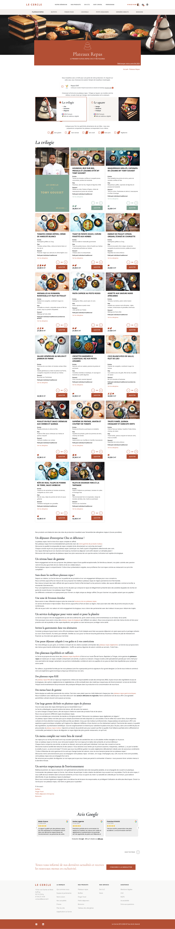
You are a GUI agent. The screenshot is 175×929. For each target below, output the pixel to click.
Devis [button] (101, 893)
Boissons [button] (81, 904)
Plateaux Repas (134, 69)
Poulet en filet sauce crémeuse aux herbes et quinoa (52, 422)
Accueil (125, 69)
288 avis (100, 839)
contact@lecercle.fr (42, 899)
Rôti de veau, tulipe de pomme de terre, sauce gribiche (51, 484)
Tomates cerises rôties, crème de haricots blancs (51, 235)
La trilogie (68, 102)
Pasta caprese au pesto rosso (86, 293)
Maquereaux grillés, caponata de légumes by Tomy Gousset (123, 169)
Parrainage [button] (110, 4)
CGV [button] (122, 893)
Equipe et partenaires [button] (64, 893)
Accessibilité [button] (125, 900)
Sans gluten (57, 133)
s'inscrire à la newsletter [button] (121, 867)
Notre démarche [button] (61, 4)
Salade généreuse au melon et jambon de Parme (51, 357)
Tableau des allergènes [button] (86, 908)
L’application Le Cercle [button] (64, 912)
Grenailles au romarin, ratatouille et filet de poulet (51, 294)
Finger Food (39, 792)
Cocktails (85, 12)
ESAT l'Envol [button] (97, 4)
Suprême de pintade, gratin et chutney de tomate (86, 422)
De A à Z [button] (87, 4)
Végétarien (124, 133)
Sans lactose (75, 133)
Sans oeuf (92, 133)
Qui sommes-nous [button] (63, 889)
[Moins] (93, 203)
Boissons (139, 12)
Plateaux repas (38, 12)
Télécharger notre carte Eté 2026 (128, 63)
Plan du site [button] (61, 908)
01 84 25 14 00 (131, 4)
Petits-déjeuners (83, 900)
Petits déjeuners (102, 12)
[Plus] (101, 203)
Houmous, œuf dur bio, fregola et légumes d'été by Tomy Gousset (85, 170)
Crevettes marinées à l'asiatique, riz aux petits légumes (84, 358)
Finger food (69, 12)
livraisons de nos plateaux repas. (85, 601)
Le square (99, 102)
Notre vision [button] (61, 897)
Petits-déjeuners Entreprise (44, 794)
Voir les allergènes (77, 196)
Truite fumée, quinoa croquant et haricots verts (121, 422)
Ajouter (97, 208)
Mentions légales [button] (126, 889)
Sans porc (108, 133)
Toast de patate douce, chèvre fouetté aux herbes (86, 235)
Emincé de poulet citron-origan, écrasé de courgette (121, 235)
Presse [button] (59, 904)
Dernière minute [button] (122, 12)
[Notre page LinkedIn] (43, 924)
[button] (138, 827)
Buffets (54, 12)
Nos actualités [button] (61, 900)
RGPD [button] (123, 897)
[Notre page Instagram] (36, 924)
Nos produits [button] (76, 4)
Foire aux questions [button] (127, 904)
